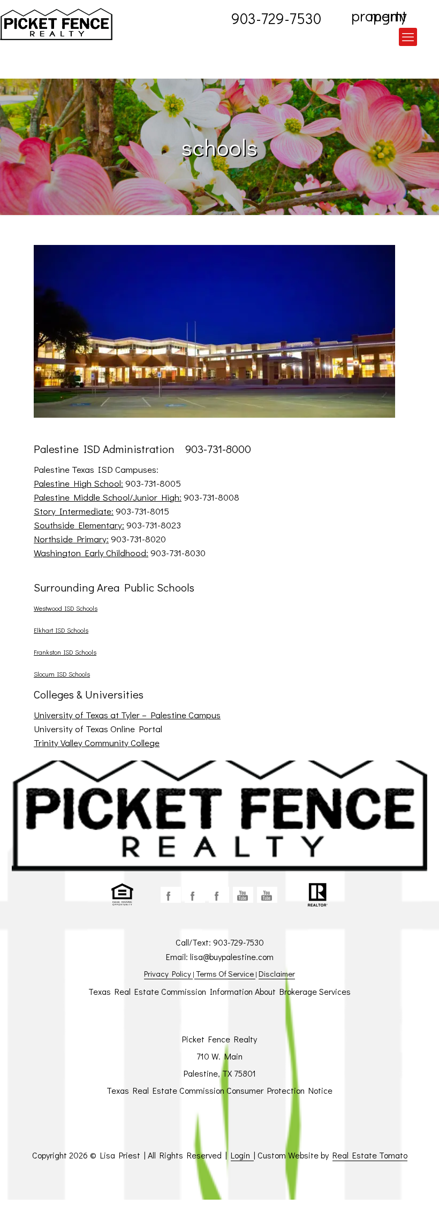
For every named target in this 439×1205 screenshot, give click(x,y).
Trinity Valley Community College (97, 742)
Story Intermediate (72, 511)
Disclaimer (277, 973)
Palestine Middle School (82, 497)
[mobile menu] (408, 37)
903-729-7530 (276, 17)
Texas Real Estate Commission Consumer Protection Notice (219, 1090)
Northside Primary (70, 539)
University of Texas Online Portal (98, 729)
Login (242, 1155)
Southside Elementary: (79, 525)
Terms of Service (224, 973)
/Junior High (154, 497)
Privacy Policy (168, 973)
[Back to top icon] (387, 1183)
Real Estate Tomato (369, 1155)
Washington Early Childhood (90, 553)
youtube (243, 895)
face (171, 895)
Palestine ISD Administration (105, 448)
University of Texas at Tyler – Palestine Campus (127, 715)
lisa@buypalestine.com (232, 956)
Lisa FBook (195, 895)
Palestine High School (77, 483)
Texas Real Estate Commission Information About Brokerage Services (219, 991)
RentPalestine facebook (219, 895)
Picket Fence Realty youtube (267, 895)
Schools (78, 674)
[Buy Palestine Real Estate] (56, 24)
